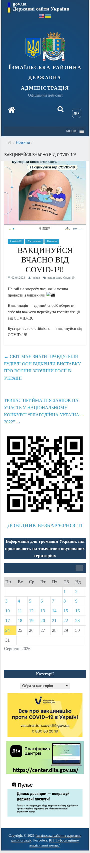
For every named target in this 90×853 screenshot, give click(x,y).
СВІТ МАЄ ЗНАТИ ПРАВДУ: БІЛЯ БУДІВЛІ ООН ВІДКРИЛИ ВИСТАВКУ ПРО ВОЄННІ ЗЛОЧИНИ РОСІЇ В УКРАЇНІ (42, 367)
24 (7, 630)
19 (31, 620)
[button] (71, 131)
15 (66, 610)
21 (54, 620)
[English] (41, 16)
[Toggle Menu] (80, 568)
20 (42, 620)
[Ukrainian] (48, 16)
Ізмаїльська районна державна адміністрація (45, 77)
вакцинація (54, 277)
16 (77, 610)
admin (37, 277)
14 (54, 610)
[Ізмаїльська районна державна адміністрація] (11, 110)
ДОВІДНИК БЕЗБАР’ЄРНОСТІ (45, 525)
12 (31, 610)
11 (20, 610)
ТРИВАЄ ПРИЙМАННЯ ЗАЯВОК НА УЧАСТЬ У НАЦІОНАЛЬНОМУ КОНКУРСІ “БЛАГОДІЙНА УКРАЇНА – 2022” (43, 411)
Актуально (34, 241)
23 (77, 620)
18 (20, 620)
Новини (23, 142)
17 (7, 620)
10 (7, 610)
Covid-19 (16, 241)
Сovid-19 (68, 277)
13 (42, 610)
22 (66, 620)
